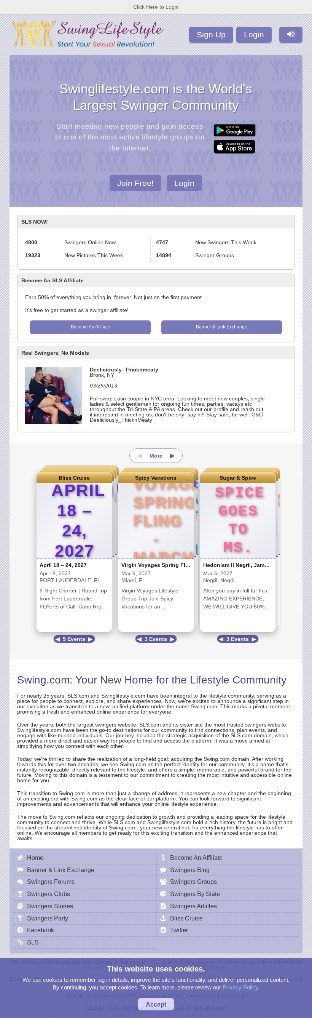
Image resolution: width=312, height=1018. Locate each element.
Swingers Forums (51, 881)
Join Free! (135, 182)
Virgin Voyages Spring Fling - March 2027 (174, 565)
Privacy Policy (240, 987)
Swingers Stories (50, 906)
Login (254, 34)
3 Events (156, 639)
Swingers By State (195, 893)
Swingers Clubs (48, 893)
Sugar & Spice (238, 478)
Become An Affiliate (90, 327)
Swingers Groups (193, 881)
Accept (156, 1004)
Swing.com (43, 680)
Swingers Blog (190, 869)
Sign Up (211, 34)
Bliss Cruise (74, 478)
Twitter (179, 930)
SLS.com (78, 696)
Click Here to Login (156, 7)
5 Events (74, 639)
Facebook (40, 930)
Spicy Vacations (156, 478)
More (156, 455)
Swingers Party (47, 918)
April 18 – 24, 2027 (63, 565)
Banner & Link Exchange (221, 327)
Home (35, 857)
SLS (33, 942)
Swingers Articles (193, 906)
